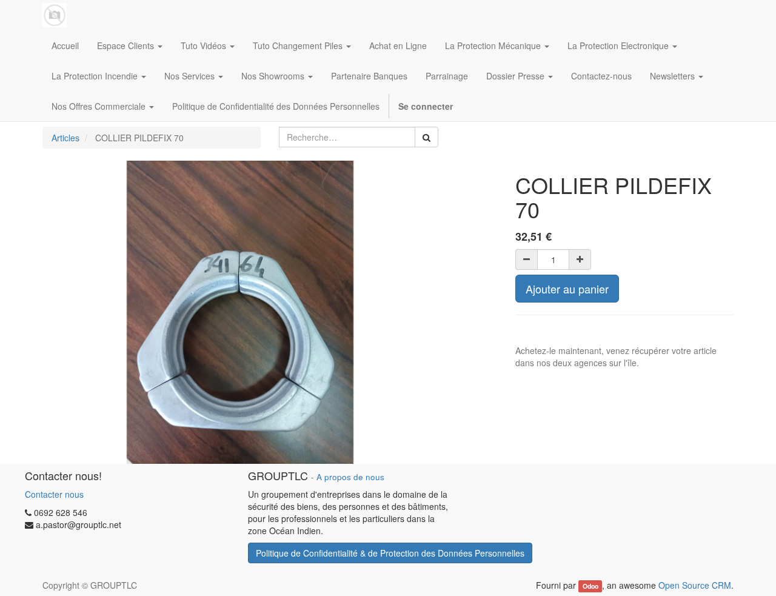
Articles (65, 138)
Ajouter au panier (567, 288)
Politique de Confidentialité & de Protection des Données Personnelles (390, 553)
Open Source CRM (694, 585)
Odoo (590, 586)
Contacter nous (54, 494)
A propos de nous (350, 477)
